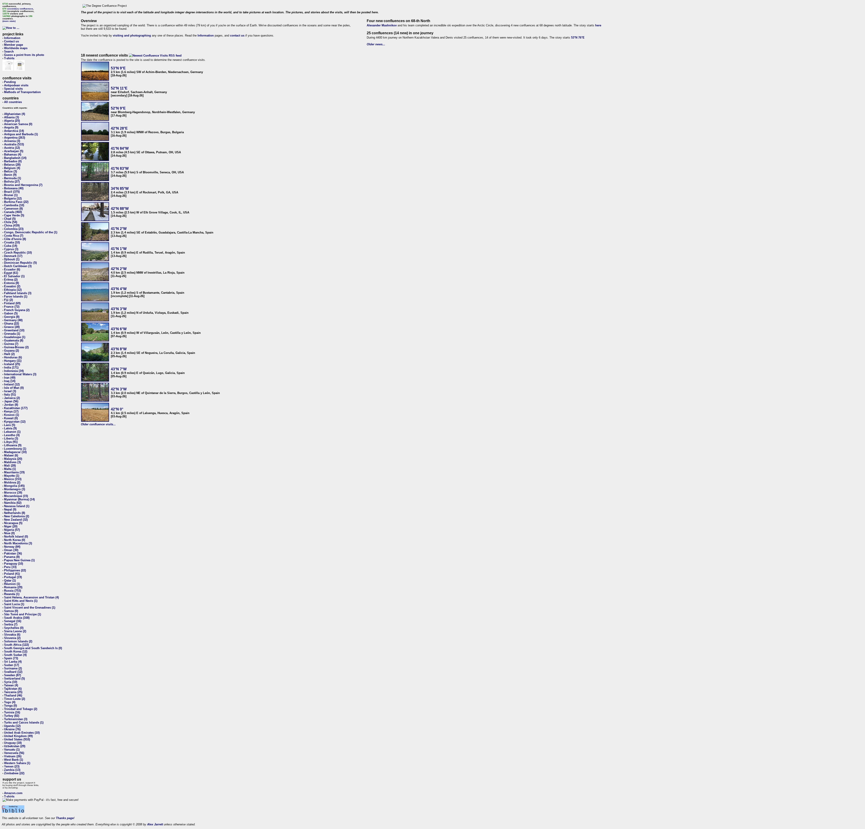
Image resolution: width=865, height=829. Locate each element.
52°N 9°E (118, 108)
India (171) (11, 367)
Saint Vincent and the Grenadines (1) (29, 607)
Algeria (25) (12, 120)
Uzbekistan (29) (14, 746)
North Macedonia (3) (18, 543)
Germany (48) (13, 320)
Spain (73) (11, 658)
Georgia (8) (11, 316)
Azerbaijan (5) (13, 151)
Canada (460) (13, 212)
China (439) (12, 225)
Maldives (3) (12, 462)
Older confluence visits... (98, 424)
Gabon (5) (11, 313)
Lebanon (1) (12, 431)
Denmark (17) (13, 256)
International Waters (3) (20, 374)
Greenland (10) (14, 330)
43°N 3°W (119, 309)
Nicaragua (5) (13, 523)
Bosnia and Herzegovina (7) (23, 185)
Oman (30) (11, 550)
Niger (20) (10, 526)
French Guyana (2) (17, 310)
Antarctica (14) (14, 131)
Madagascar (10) (15, 452)
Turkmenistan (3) (15, 719)
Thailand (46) (13, 695)
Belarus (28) (12, 164)
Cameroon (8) (13, 208)
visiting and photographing (132, 35)
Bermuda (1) (12, 178)
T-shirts (9, 58)
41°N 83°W (120, 168)
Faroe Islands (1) (15, 296)
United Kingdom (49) (18, 736)
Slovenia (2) (12, 638)
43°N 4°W (119, 289)
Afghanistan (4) (14, 114)
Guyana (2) (11, 350)
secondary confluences (20, 8)
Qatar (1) (10, 580)
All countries (13, 102)
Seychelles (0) (13, 628)
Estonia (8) (11, 283)
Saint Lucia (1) (14, 604)
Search (9, 51)
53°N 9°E (118, 68)
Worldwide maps (15, 48)
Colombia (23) (13, 229)
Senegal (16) (12, 621)
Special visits (13, 88)
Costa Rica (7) (13, 235)
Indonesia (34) (14, 371)
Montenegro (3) (14, 489)
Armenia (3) (12, 141)
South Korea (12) (15, 651)
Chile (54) (10, 222)
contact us (237, 35)
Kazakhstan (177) (15, 408)
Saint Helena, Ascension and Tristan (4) (31, 597)
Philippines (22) (15, 570)
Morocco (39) (13, 492)
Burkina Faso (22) (16, 202)
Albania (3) (11, 117)
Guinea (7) (11, 344)
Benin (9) (10, 174)
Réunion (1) (12, 584)
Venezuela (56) (14, 753)
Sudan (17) (11, 665)
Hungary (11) (12, 360)
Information (12, 38)
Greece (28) (12, 327)
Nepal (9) (10, 509)
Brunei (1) (11, 195)
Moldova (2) (12, 482)
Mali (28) (10, 465)
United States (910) (17, 739)
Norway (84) (12, 546)
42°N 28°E (119, 128)
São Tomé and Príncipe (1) (22, 614)
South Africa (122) (16, 644)
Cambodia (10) (14, 205)
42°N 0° (117, 409)
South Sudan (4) (15, 655)
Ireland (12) (12, 384)
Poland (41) (12, 573)
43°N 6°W (119, 329)
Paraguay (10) (13, 563)
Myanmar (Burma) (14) (19, 499)
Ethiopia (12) (13, 289)
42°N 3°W (119, 389)
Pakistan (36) (13, 553)
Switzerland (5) (14, 678)
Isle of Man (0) (14, 387)
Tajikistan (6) (13, 688)
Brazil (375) (12, 191)
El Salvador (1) (14, 276)
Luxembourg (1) (15, 448)
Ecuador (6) (12, 269)
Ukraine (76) (12, 729)
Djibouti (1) (11, 259)
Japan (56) (11, 401)
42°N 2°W (119, 269)
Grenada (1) (12, 333)
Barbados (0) (13, 161)
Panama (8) (12, 557)
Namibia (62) (12, 502)
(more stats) (9, 21)
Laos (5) (9, 425)
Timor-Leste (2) (14, 699)
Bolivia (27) (12, 181)
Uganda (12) (12, 726)
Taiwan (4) (11, 685)
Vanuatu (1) (12, 749)
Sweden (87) (12, 675)
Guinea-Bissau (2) (16, 347)
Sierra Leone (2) (15, 631)
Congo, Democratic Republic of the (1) (30, 232)
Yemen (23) (11, 766)
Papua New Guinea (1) (19, 560)
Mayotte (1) (11, 475)
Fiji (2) (8, 300)
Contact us (11, 41)
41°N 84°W (120, 148)
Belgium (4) (12, 168)
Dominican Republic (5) (20, 262)
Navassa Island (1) (16, 506)
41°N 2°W (119, 229)
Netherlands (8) (14, 513)
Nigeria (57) (12, 529)
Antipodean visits (16, 85)
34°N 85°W (120, 188)
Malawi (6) (11, 455)
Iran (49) (9, 377)
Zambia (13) (12, 770)
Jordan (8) (11, 404)
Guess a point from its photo (24, 55)
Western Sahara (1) (17, 763)
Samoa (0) (11, 611)
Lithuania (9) (12, 445)
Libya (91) (11, 442)
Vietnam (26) (12, 756)
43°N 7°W (119, 369)
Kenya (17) (11, 411)
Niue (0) (9, 533)
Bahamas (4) (12, 154)
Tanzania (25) (13, 692)
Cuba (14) (10, 245)
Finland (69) (12, 303)
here (598, 25)
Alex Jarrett (155, 824)
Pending (10, 82)
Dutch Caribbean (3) (18, 266)
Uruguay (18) (13, 742)
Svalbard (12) (13, 671)
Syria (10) (10, 682)
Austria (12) (12, 147)
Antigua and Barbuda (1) (21, 134)
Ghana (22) (11, 323)
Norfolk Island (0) (16, 536)
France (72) (11, 306)
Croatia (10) (12, 242)
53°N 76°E (578, 37)
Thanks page (65, 818)
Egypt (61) (11, 273)
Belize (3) (10, 171)
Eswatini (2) (12, 286)
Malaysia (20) (13, 458)
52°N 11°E (119, 88)
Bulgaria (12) (13, 198)
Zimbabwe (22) (14, 773)
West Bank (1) (13, 759)
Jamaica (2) (12, 398)
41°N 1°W (119, 249)
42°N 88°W (120, 209)
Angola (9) (11, 127)
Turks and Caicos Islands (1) (23, 722)
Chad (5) (10, 218)
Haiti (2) (9, 354)
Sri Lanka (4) (13, 661)
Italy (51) (10, 394)
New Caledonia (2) (16, 516)
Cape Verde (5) (14, 215)
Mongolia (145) (14, 486)
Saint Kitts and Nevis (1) (20, 600)
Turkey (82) (11, 715)
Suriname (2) (13, 668)
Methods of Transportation (22, 92)
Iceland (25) (12, 364)
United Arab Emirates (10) (22, 732)
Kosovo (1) (11, 415)
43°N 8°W (119, 349)
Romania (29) (13, 587)
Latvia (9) (10, 428)
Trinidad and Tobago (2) (20, 709)
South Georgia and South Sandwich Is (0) (33, 648)
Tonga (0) (10, 705)
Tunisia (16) (12, 712)
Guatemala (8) (13, 340)
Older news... (376, 44)
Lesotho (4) (12, 435)
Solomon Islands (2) (18, 641)
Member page (13, 44)
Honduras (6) (13, 357)
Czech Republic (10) (18, 252)
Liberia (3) (11, 438)
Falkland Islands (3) (17, 293)
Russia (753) (12, 590)
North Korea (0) (14, 540)
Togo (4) (9, 702)
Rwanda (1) (11, 594)
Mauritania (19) (14, 472)
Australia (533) (14, 144)
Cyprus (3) (11, 249)
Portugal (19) (13, 577)
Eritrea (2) (11, 279)
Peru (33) (10, 567)
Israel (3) (10, 391)
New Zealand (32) (16, 519)
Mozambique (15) (16, 496)
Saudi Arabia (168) (17, 617)
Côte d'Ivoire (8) (15, 239)
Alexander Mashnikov (382, 25)
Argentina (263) (14, 137)
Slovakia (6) (12, 634)
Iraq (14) (9, 381)
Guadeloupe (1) (14, 337)
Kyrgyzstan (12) (14, 421)
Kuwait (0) (11, 418)
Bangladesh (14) (15, 158)
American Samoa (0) (18, 124)
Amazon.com (13, 793)
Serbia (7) (10, 624)
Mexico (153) (12, 479)
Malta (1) (10, 469)
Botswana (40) (13, 188)
